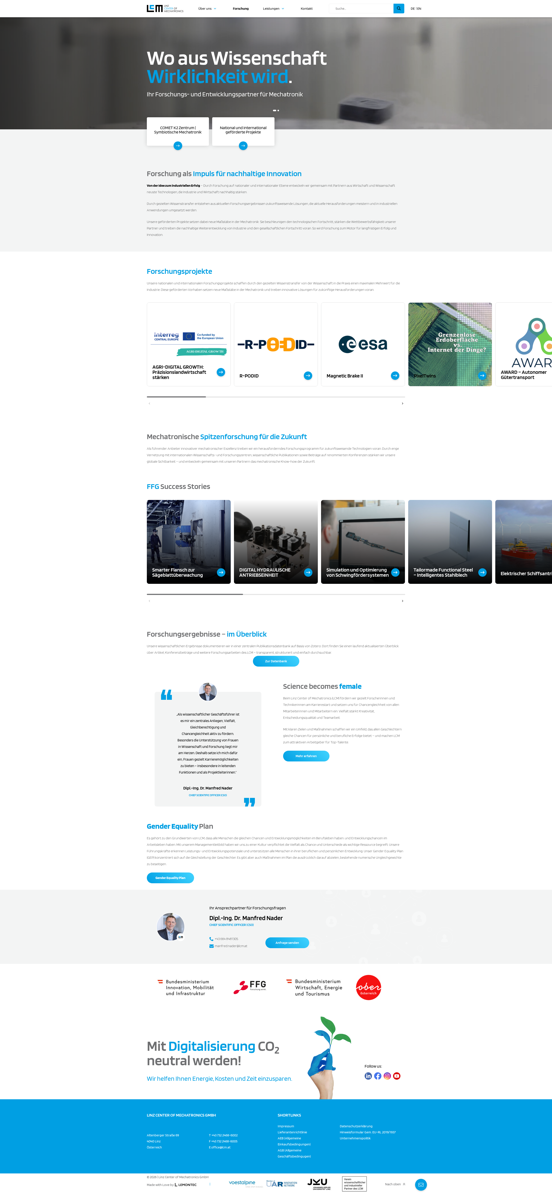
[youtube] (396, 1076)
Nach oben (393, 1184)
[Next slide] (402, 403)
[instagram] (387, 1076)
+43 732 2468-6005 (224, 1141)
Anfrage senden (287, 943)
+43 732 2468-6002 (225, 1135)
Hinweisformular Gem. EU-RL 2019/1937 (368, 1132)
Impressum (286, 1126)
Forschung (241, 9)
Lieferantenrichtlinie (292, 1132)
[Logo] (165, 7)
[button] (274, 110)
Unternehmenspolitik (355, 1138)
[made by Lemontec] (185, 1185)
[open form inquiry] (421, 1185)
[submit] (399, 8)
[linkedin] (368, 1076)
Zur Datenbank (276, 661)
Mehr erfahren (306, 756)
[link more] (221, 372)
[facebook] (377, 1076)
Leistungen (271, 9)
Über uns (205, 9)
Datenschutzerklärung (356, 1126)
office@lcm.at (221, 1147)
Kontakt (307, 9)
